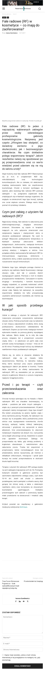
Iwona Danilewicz (11, 33)
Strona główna (6, 14)
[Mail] (25, 601)
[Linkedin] (24, 87)
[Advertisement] (22, 58)
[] (7, 17)
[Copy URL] (9, 87)
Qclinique (23, 507)
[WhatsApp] (19, 87)
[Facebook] (4, 87)
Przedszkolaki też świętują (33, 581)
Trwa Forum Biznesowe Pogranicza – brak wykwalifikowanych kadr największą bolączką (10, 584)
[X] (14, 87)
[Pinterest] (29, 87)
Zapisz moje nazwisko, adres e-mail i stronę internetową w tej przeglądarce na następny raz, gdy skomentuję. (21, 657)
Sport (14, 14)
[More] (34, 87)
